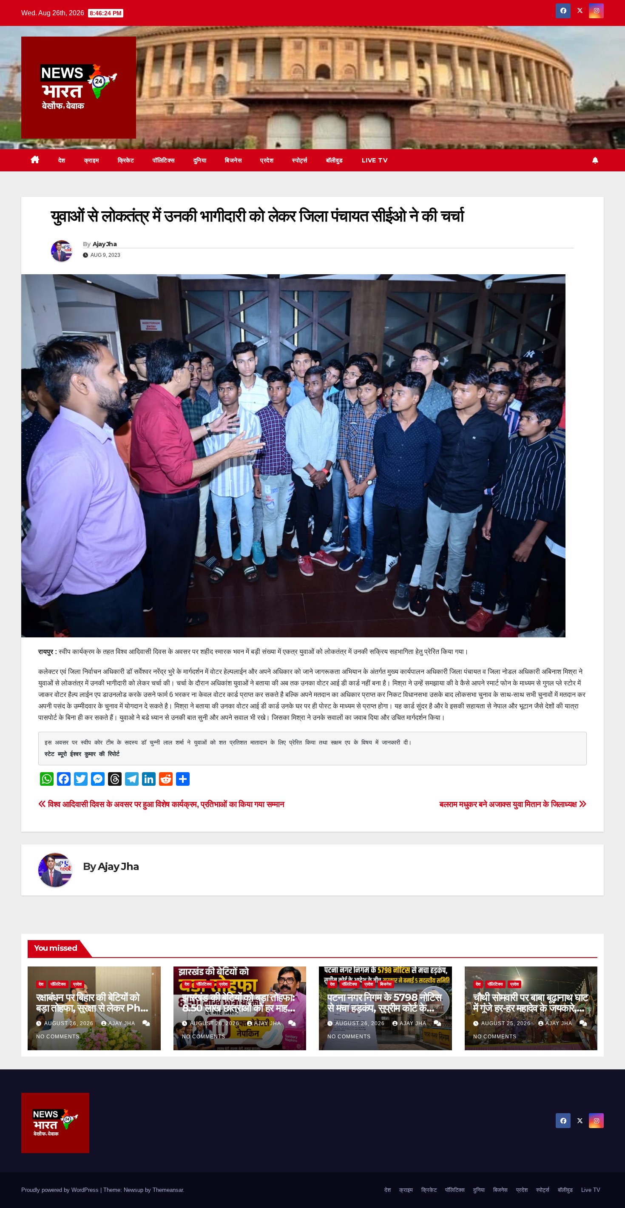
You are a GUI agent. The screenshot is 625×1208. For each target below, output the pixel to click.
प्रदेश (266, 160)
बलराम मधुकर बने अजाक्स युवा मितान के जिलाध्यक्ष (509, 804)
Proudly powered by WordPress (60, 1190)
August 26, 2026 (69, 1023)
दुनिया (200, 160)
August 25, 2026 (506, 1023)
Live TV (375, 160)
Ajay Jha (104, 244)
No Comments (58, 1037)
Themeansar (168, 1190)
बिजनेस (233, 160)
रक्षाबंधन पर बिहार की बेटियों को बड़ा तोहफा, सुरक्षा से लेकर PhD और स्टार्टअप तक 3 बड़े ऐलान (92, 1008)
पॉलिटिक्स (164, 160)
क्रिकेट (126, 160)
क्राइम (91, 160)
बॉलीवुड (334, 160)
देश (61, 160)
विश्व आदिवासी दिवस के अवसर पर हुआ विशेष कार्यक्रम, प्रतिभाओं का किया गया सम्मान (165, 804)
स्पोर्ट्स (299, 160)
